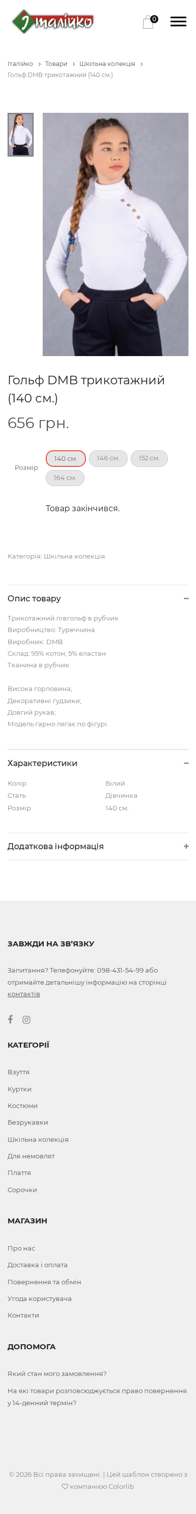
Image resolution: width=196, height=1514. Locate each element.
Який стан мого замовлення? (57, 1373)
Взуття (19, 1072)
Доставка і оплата (38, 1265)
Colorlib (121, 1486)
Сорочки (22, 1190)
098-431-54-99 (120, 970)
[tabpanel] (116, 234)
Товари (57, 63)
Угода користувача (40, 1298)
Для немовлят (31, 1156)
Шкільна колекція (108, 63)
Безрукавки (28, 1122)
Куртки (20, 1089)
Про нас (21, 1248)
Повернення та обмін (44, 1282)
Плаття (19, 1172)
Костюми (23, 1106)
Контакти (23, 1315)
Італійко (21, 63)
